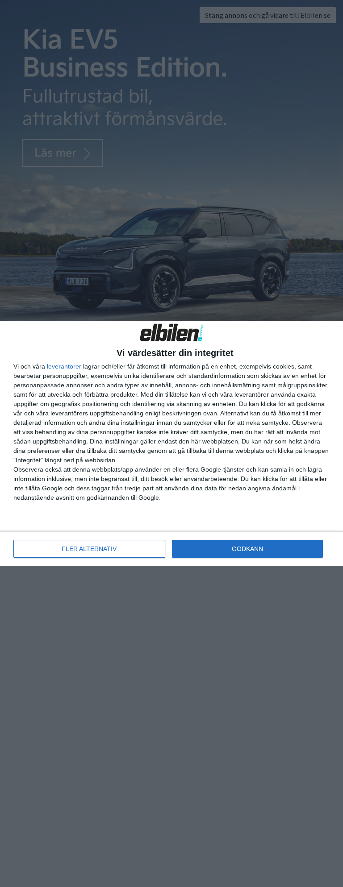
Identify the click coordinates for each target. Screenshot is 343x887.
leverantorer (64, 366)
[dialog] (171, 443)
